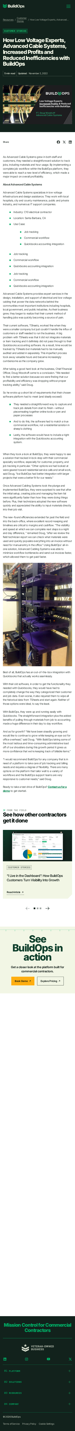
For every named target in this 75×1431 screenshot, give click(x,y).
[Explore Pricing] (50, 981)
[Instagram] (27, 1359)
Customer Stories (22, 20)
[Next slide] (47, 908)
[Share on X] (64, 142)
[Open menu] (68, 6)
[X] (70, 1359)
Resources (8, 19)
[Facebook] (48, 1359)
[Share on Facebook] (58, 142)
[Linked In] (5, 1359)
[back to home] (14, 6)
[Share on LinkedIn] (70, 142)
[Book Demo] (22, 981)
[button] (34, 908)
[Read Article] (37, 864)
